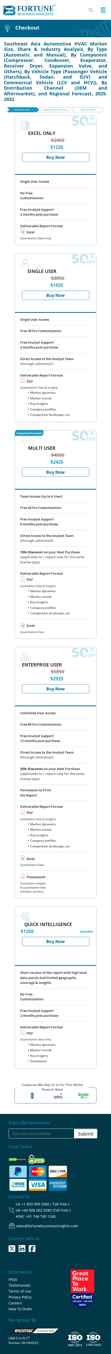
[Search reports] (91, 10)
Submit (85, 1134)
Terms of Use (20, 1291)
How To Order (21, 1308)
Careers (15, 1303)
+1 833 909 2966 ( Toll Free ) (45, 1204)
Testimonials (19, 1285)
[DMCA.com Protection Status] (18, 1158)
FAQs (13, 1279)
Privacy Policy (20, 1297)
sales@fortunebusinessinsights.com (47, 1225)
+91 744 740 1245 (41, 1216)
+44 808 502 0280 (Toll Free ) (46, 1210)
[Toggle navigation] (103, 10)
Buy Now (55, 157)
